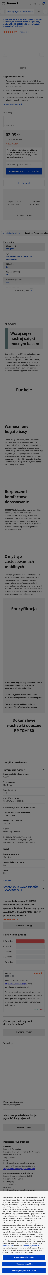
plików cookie (7, 1246)
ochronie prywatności (30, 1246)
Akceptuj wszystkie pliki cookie (24, 1271)
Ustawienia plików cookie (24, 1257)
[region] (24, 1233)
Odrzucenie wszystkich (24, 1264)
